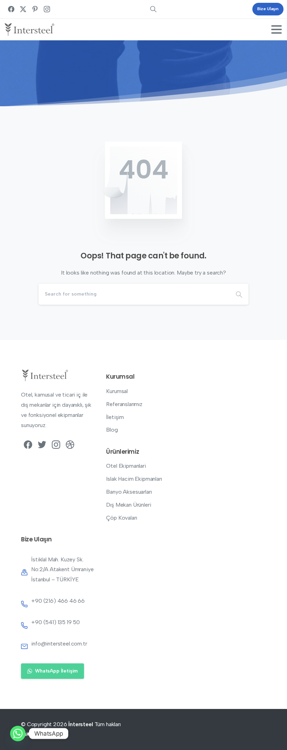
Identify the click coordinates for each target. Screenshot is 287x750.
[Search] (239, 294)
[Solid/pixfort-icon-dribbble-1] (70, 444)
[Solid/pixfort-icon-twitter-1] (42, 444)
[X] (23, 9)
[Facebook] (11, 9)
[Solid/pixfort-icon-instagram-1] (56, 444)
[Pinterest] (35, 9)
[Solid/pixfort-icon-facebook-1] (28, 444)
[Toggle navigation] (277, 29)
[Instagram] (47, 9)
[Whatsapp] (18, 733)
